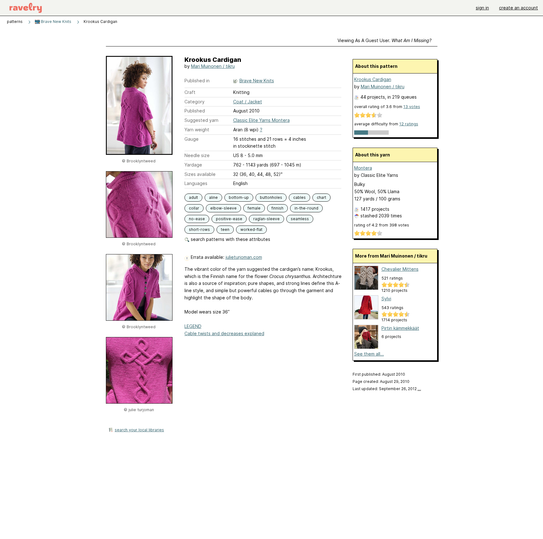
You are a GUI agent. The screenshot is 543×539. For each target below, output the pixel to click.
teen (225, 229)
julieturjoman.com (244, 257)
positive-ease (229, 218)
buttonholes (271, 197)
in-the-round (306, 208)
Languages (195, 183)
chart (321, 197)
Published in (197, 80)
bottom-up (239, 197)
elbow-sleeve (223, 208)
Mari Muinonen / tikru (213, 66)
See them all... (369, 354)
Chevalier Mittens (400, 269)
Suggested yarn (201, 120)
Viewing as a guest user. (384, 40)
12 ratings (408, 124)
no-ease (197, 218)
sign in (482, 7)
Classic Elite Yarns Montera (261, 120)
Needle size (197, 155)
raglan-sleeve (266, 218)
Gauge (191, 139)
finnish (277, 208)
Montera (363, 168)
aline (213, 197)
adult (193, 197)
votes (411, 106)
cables (299, 197)
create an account (518, 7)
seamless (300, 218)
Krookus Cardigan (372, 79)
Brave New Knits (55, 21)
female (254, 208)
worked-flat (251, 229)
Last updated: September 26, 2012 (387, 388)
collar (194, 208)
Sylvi (386, 298)
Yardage (193, 164)
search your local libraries (139, 429)
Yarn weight (196, 129)
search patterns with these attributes (229, 239)
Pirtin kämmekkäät (400, 328)
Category (194, 101)
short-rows (199, 229)
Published (194, 110)
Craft (189, 92)
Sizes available (200, 174)
